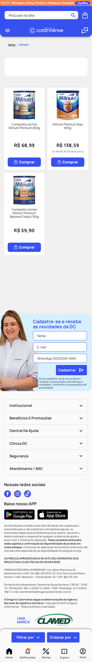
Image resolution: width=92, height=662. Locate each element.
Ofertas (46, 657)
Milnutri (24, 44)
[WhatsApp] (85, 30)
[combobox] (41, 15)
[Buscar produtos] (73, 15)
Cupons (64, 657)
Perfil (83, 657)
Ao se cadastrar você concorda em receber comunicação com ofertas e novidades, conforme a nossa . (63, 383)
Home (9, 657)
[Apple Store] (52, 514)
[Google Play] (19, 514)
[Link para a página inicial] (11, 45)
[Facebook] (7, 493)
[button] (27, 653)
